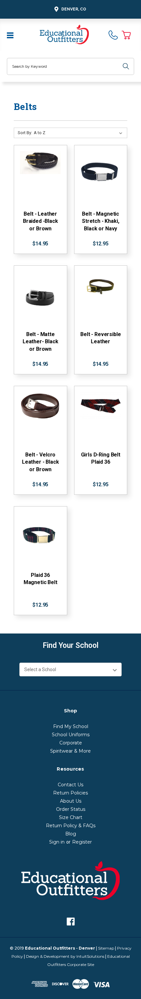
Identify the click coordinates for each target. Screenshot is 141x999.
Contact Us (70, 785)
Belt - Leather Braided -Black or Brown (40, 221)
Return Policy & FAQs (70, 826)
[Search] (126, 66)
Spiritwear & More (70, 751)
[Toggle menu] (11, 35)
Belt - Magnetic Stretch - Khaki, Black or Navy (100, 221)
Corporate (70, 743)
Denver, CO (73, 9)
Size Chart (70, 817)
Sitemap (106, 948)
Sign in (57, 842)
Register (82, 842)
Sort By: (25, 132)
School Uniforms (71, 735)
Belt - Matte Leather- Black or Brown (40, 341)
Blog (70, 834)
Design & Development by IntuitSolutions (65, 956)
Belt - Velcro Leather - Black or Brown (40, 462)
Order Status (70, 809)
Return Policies (70, 793)
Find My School (70, 726)
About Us (70, 801)
